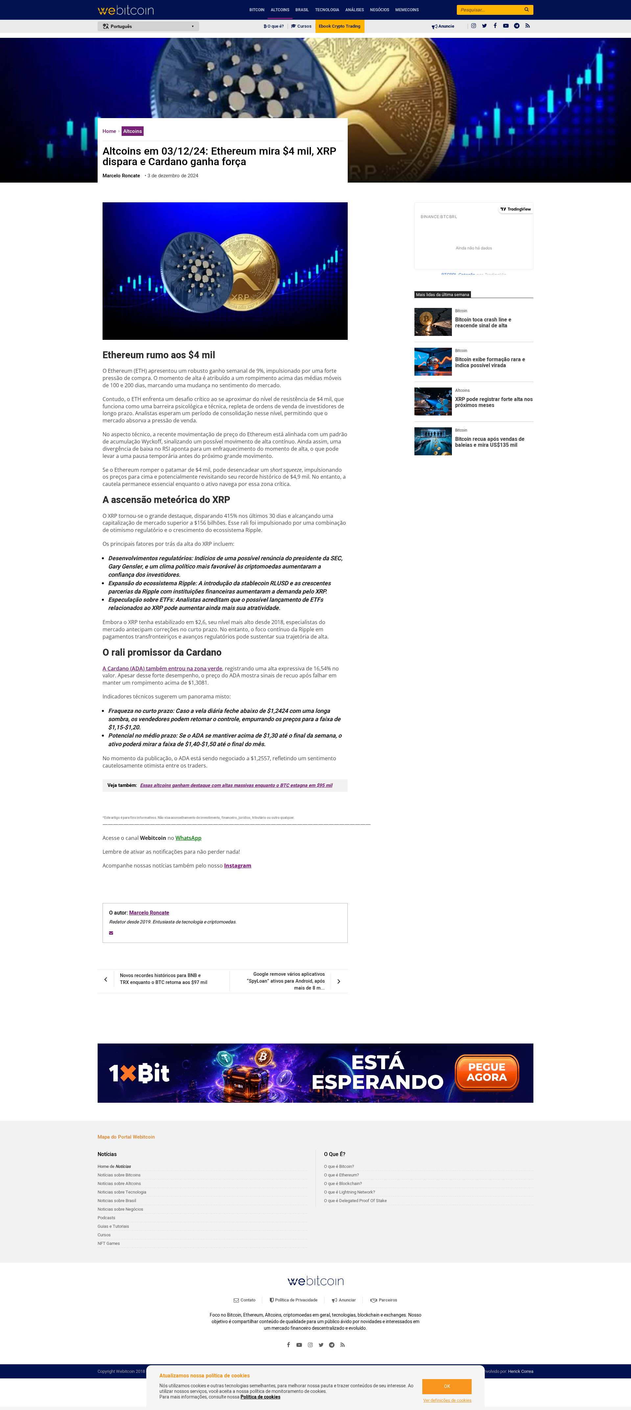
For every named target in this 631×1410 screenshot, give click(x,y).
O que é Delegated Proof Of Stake (355, 1200)
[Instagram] (474, 26)
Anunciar (347, 1300)
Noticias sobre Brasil (117, 1200)
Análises (354, 10)
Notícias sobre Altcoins (119, 1183)
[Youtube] (506, 26)
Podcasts (106, 1218)
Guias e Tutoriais (113, 1226)
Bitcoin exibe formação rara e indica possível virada (490, 362)
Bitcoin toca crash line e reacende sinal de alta (483, 323)
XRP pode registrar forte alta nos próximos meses (494, 402)
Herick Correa (520, 1371)
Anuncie (445, 26)
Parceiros (387, 1300)
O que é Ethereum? (341, 1175)
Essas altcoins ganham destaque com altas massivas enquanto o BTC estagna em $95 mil (236, 785)
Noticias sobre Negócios (120, 1209)
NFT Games (109, 1243)
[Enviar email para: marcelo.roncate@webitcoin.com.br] (111, 933)
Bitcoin (257, 10)
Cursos (304, 26)
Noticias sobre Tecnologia (122, 1192)
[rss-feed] (528, 26)
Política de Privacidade (295, 1300)
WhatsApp (188, 838)
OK (447, 1386)
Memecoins (407, 10)
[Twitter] (484, 26)
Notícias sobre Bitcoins (119, 1175)
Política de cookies (260, 1397)
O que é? (275, 26)
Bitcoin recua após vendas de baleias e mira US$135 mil (490, 442)
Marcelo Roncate (149, 913)
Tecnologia (327, 10)
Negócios (379, 10)
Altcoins (280, 10)
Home (110, 131)
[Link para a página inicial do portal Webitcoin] (315, 1280)
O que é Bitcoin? (339, 1166)
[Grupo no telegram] (517, 26)
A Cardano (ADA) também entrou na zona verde (162, 668)
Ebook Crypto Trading (339, 26)
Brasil (302, 10)
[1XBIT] (315, 1073)
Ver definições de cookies (447, 1400)
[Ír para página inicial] (148, 10)
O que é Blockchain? (343, 1183)
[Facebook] (495, 26)
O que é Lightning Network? (349, 1192)
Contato (247, 1300)
